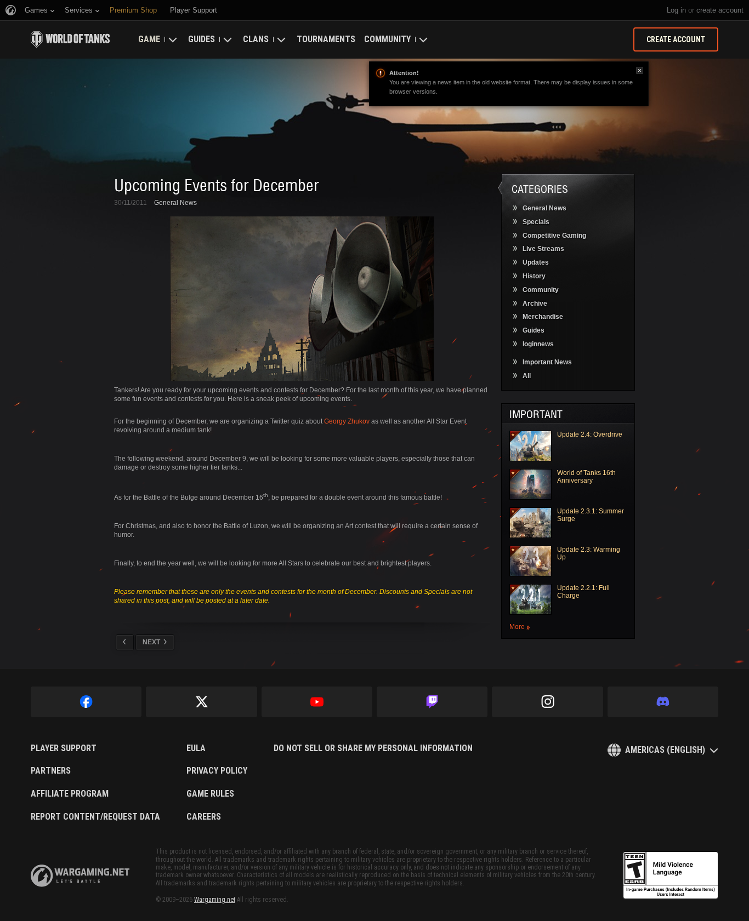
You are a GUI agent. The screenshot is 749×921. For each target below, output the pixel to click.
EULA (196, 748)
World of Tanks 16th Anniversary (586, 476)
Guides (201, 39)
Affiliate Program (70, 794)
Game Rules (210, 794)
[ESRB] (670, 875)
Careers (203, 817)
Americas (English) (665, 750)
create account (720, 10)
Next (151, 642)
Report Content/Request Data (95, 817)
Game (149, 39)
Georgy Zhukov (347, 421)
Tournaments (326, 39)
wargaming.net (80, 875)
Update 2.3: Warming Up (588, 553)
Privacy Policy (216, 771)
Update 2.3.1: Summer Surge (590, 515)
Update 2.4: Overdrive (589, 434)
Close (639, 70)
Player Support (64, 748)
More (517, 627)
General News (175, 203)
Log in (676, 10)
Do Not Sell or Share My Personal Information (373, 748)
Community (387, 39)
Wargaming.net (214, 899)
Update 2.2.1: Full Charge (583, 591)
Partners (51, 771)
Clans (256, 39)
